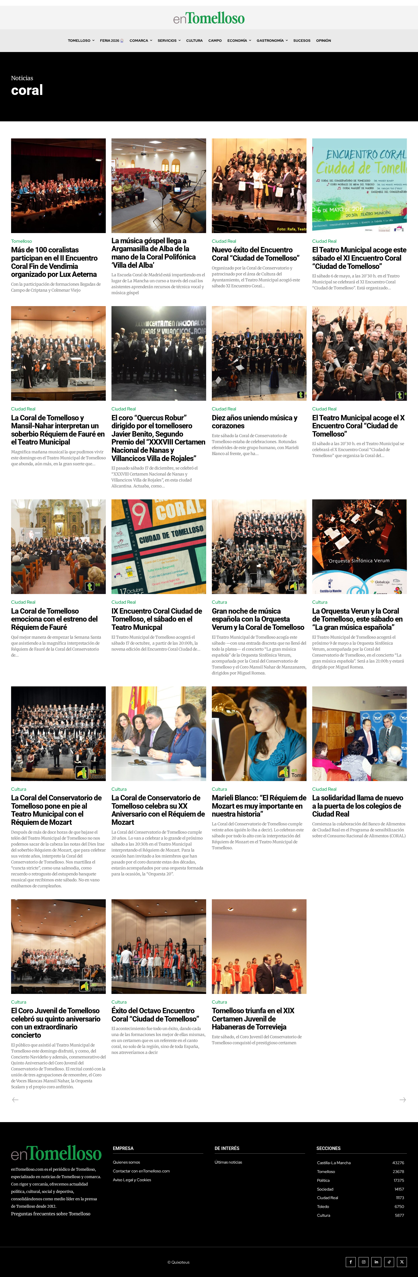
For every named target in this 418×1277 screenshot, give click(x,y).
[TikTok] (389, 1262)
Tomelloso (21, 241)
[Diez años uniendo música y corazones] (259, 353)
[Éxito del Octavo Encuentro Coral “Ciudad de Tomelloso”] (158, 946)
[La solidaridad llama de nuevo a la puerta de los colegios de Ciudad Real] (359, 733)
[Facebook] (351, 1262)
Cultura (219, 602)
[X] (402, 1262)
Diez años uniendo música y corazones (254, 422)
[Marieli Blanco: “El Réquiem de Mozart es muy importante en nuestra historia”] (259, 733)
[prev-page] (15, 1100)
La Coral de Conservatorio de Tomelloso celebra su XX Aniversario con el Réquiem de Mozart (158, 810)
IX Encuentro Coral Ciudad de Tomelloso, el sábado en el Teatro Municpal (156, 619)
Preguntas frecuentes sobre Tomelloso (50, 1213)
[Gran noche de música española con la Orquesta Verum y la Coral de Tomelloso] (259, 546)
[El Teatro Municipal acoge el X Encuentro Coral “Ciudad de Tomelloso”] (359, 353)
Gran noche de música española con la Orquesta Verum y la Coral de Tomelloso (258, 619)
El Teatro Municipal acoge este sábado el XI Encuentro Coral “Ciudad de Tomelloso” (359, 258)
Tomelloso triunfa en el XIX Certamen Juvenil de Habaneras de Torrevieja (253, 1018)
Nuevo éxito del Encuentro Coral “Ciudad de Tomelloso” (255, 254)
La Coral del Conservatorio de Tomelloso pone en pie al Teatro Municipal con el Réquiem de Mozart (56, 810)
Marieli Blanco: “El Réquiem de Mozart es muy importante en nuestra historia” (259, 806)
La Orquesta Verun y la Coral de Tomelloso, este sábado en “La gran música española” (357, 619)
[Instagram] (364, 1262)
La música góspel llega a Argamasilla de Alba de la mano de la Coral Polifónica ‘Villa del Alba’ (153, 252)
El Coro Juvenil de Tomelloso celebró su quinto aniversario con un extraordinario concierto (55, 1022)
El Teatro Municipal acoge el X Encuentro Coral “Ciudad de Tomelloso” (358, 426)
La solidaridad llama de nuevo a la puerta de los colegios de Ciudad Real (357, 806)
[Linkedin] (376, 1262)
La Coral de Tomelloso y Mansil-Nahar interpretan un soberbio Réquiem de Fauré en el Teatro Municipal (58, 430)
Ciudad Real (224, 241)
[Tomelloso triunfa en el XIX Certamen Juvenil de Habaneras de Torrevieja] (259, 946)
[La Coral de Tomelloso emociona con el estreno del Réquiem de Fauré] (58, 546)
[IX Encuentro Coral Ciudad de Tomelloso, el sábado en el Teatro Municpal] (158, 546)
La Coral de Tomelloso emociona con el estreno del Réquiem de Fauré (54, 619)
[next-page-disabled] (402, 1100)
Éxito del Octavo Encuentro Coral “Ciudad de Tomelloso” (155, 1014)
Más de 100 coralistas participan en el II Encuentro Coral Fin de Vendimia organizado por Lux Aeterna (54, 262)
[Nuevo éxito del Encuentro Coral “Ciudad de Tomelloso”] (259, 185)
